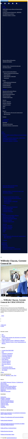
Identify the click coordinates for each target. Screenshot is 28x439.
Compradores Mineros (7, 356)
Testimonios (3, 397)
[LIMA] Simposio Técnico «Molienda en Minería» (13, 340)
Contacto (3, 406)
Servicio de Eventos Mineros (7, 400)
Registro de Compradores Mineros (8, 388)
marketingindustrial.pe (12, 437)
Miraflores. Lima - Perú (11, 375)
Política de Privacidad (5, 391)
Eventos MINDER (6, 358)
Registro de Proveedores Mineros (8, 387)
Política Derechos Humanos (7, 431)
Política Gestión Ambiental (6, 420)
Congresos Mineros (6, 362)
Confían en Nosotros (5, 399)
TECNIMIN (4, 370)
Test (3, 334)
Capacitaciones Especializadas (8, 368)
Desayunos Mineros (5, 305)
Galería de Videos (5, 404)
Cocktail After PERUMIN (8, 350)
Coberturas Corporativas (7, 353)
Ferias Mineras (5, 359)
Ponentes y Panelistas (5, 398)
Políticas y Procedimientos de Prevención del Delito (12, 417)
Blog (3, 365)
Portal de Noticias (5, 385)
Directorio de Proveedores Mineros (8, 386)
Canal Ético (3, 407)
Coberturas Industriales (7, 355)
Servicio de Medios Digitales (7, 402)
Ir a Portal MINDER (4, 1)
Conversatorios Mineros (7, 367)
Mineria (3, 336)
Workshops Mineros (6, 361)
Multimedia (3, 390)
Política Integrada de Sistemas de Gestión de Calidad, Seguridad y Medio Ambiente (13, 424)
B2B (3, 352)
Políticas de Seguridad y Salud (7, 434)
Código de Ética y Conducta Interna (8, 428)
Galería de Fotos (4, 403)
